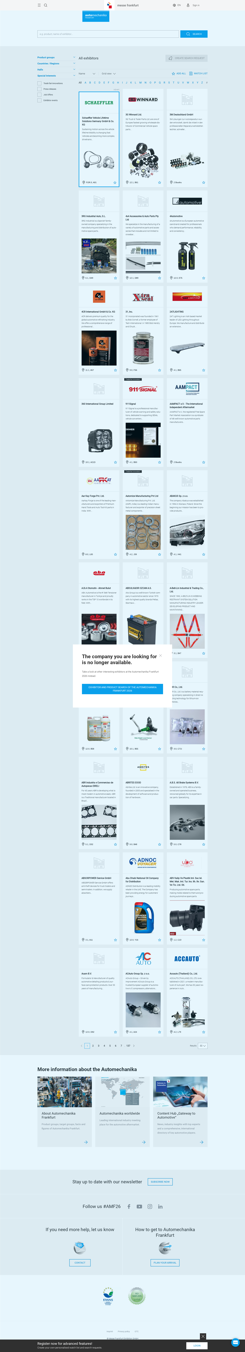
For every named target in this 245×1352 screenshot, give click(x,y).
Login (197, 1345)
